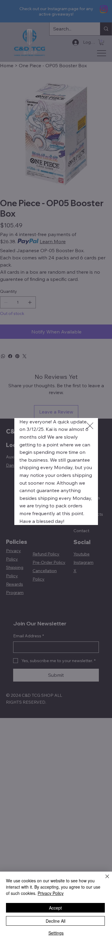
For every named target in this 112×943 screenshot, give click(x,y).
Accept (55, 908)
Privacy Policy (51, 893)
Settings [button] (56, 933)
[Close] (103, 880)
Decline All (55, 921)
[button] (90, 426)
